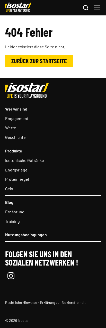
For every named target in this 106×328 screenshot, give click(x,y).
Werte (10, 127)
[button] (97, 8)
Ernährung (14, 211)
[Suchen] (85, 8)
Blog (9, 202)
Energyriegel (17, 169)
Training (12, 221)
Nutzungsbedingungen (26, 234)
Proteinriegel (17, 179)
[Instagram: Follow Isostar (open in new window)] (11, 276)
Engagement (17, 118)
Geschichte (15, 137)
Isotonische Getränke (24, 160)
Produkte (13, 150)
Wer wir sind (16, 108)
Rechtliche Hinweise (21, 302)
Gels (9, 188)
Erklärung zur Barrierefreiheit (63, 302)
